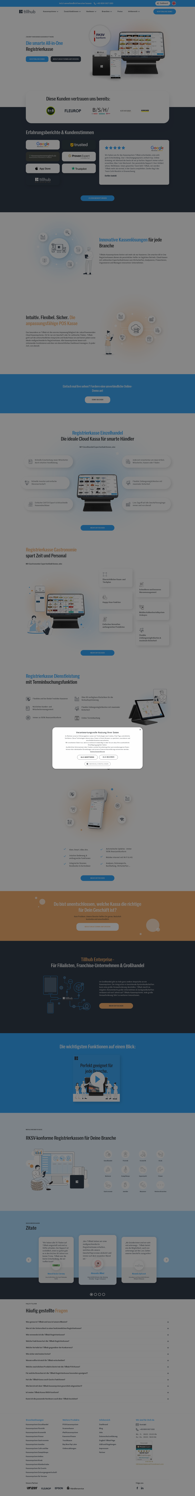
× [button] (140, 730)
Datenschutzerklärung (97, 752)
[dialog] (97, 748)
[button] (97, 764)
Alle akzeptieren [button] (87, 757)
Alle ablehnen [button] (108, 757)
